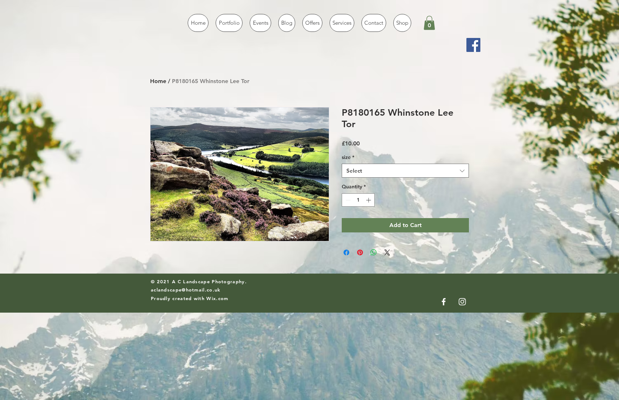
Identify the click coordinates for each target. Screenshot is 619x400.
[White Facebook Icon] (443, 302)
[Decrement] (347, 200)
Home (158, 81)
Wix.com (217, 298)
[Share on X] (387, 252)
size (348, 157)
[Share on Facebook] (346, 252)
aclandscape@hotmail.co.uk (186, 290)
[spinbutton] (358, 200)
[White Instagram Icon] (462, 302)
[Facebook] (473, 45)
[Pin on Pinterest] (360, 252)
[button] (429, 23)
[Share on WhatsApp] (373, 252)
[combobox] (405, 171)
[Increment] (369, 200)
